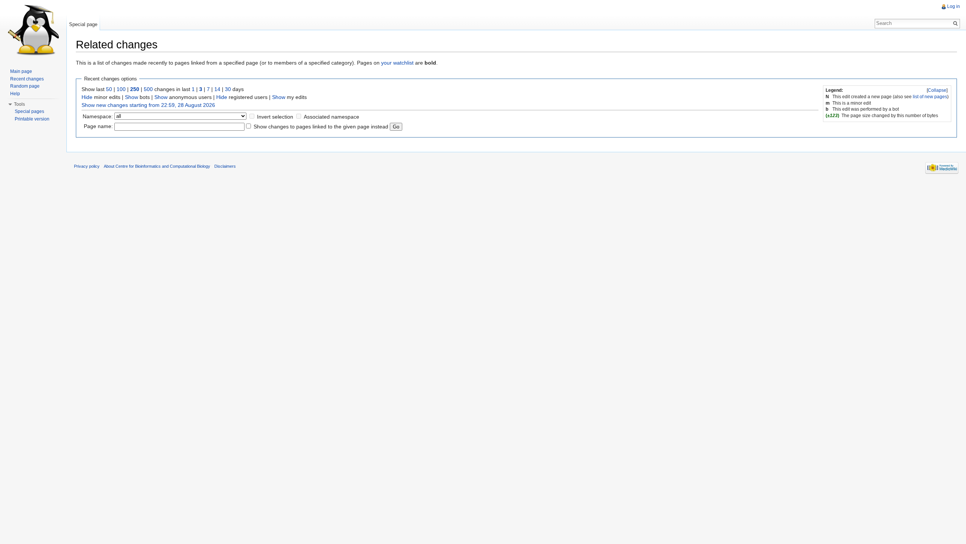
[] (937, 90)
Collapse (937, 90)
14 (217, 89)
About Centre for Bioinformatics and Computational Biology (157, 166)
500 (148, 89)
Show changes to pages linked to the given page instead (321, 127)
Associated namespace (331, 117)
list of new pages (930, 96)
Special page (83, 24)
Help (15, 93)
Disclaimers (225, 166)
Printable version (32, 119)
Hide (87, 97)
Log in (953, 6)
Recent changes (27, 79)
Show (131, 97)
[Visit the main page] (33, 30)
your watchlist (397, 63)
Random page (25, 86)
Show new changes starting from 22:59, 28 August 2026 (148, 105)
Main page (21, 71)
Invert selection (275, 117)
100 (121, 89)
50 (109, 89)
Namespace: (98, 116)
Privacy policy (87, 166)
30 (228, 89)
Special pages (29, 111)
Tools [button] (19, 104)
